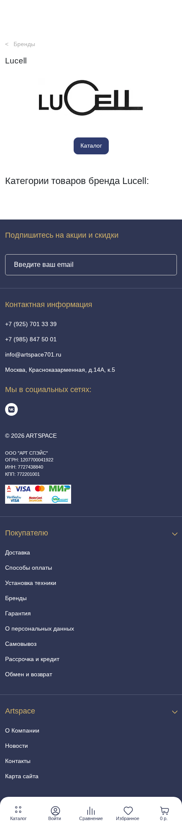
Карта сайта (22, 776)
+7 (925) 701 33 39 (31, 324)
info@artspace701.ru (33, 354)
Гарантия (18, 613)
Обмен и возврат (28, 674)
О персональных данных (39, 628)
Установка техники (30, 582)
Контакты (17, 760)
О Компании (22, 730)
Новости (16, 745)
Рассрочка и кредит (32, 659)
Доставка (17, 552)
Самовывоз (20, 643)
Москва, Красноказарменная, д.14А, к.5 (60, 369)
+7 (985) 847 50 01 (31, 339)
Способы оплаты (28, 567)
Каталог (91, 145)
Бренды (16, 598)
